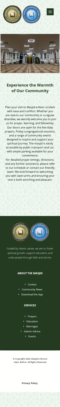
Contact (32, 284)
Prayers (32, 316)
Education (32, 321)
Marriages (32, 326)
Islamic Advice (32, 331)
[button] (50, 11)
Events (32, 336)
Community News (32, 289)
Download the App (32, 294)
